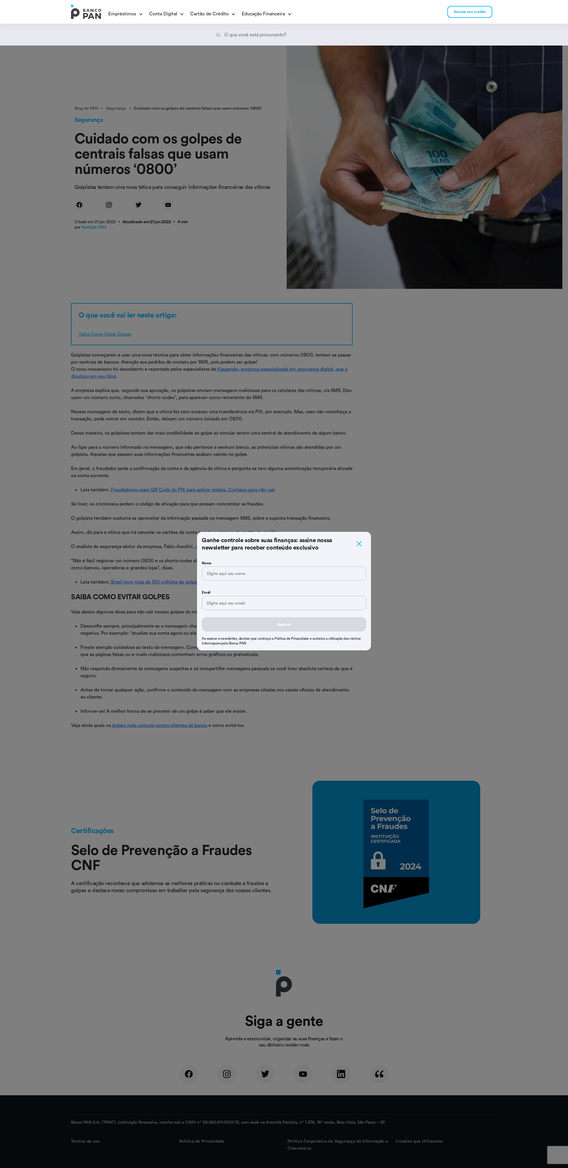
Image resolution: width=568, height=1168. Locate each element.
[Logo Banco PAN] (86, 12)
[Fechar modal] (359, 544)
